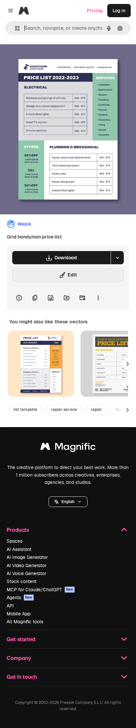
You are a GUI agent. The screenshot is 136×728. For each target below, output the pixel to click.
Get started (21, 639)
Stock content (21, 581)
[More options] (98, 298)
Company (19, 657)
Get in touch (22, 676)
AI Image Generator (27, 557)
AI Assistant (19, 549)
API (10, 606)
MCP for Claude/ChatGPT (40, 590)
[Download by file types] (117, 257)
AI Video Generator (27, 565)
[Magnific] (68, 448)
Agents (19, 598)
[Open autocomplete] (15, 28)
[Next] (127, 364)
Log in (119, 11)
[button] (68, 501)
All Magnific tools (25, 622)
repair (96, 409)
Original (42, 57)
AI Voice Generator (26, 573)
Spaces (14, 541)
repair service (64, 409)
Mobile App (18, 614)
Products (18, 529)
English (68, 501)
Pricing (95, 11)
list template (25, 409)
